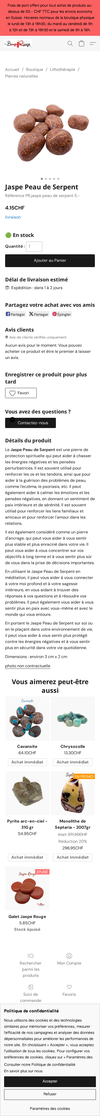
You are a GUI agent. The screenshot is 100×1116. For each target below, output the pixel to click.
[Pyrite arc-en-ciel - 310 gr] (27, 793)
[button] (19, 43)
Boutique (34, 69)
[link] (50, 1107)
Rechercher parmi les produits (31, 969)
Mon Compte (69, 963)
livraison (13, 217)
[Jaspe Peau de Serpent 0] (50, 130)
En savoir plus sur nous (23, 1071)
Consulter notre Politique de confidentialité (39, 1065)
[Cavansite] (27, 718)
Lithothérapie (62, 69)
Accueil (12, 69)
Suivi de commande (30, 997)
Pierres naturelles (21, 76)
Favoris (69, 994)
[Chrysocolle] (73, 718)
